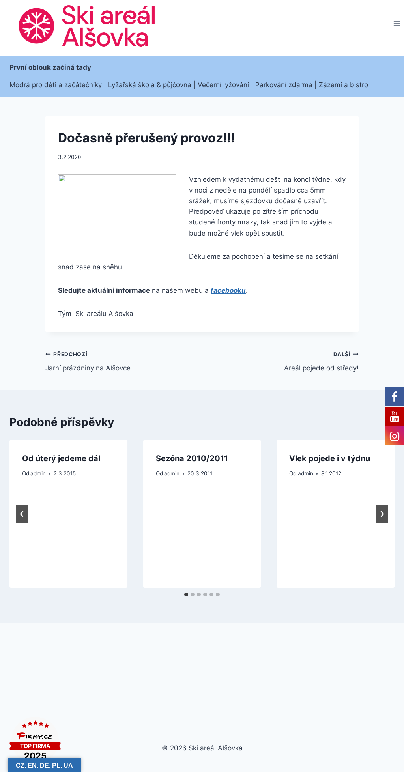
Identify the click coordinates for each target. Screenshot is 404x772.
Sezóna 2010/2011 (192, 458)
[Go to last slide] (22, 514)
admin (38, 473)
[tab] (186, 594)
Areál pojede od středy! (321, 361)
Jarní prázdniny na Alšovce (88, 361)
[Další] (382, 514)
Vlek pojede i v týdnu (329, 458)
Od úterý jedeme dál (61, 458)
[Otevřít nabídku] (396, 24)
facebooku (228, 290)
